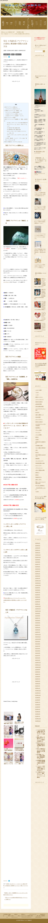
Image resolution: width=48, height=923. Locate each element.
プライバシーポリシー (41, 23)
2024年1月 (37, 578)
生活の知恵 (38, 417)
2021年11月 (37, 636)
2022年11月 (37, 608)
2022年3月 (37, 627)
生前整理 (12, 885)
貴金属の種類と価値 (40, 463)
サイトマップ (37, 23)
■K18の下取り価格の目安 (13, 127)
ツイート (5, 56)
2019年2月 (37, 714)
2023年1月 (37, 604)
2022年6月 (37, 620)
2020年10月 (38, 667)
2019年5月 (37, 707)
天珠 (37, 450)
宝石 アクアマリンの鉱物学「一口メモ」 (15, 115)
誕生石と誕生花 (39, 421)
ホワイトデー (39, 465)
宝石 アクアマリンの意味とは (10, 107)
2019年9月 (37, 697)
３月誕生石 (7, 885)
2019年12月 (38, 690)
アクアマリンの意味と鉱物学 (12, 112)
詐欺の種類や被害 (40, 406)
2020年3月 (37, 683)
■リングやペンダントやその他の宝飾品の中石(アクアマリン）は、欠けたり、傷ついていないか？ (17, 124)
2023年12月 (38, 580)
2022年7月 (37, 618)
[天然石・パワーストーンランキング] (37, 172)
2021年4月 (37, 653)
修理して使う (24, 23)
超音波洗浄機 (39, 404)
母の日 (37, 452)
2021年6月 (37, 648)
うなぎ (37, 392)
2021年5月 (37, 650)
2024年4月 (37, 571)
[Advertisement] (15, 91)
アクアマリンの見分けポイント (13, 108)
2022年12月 (38, 606)
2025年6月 (37, 543)
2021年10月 (38, 639)
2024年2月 (37, 576)
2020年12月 (38, 662)
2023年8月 (37, 590)
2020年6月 (37, 676)
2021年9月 (37, 641)
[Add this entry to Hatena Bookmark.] (9, 57)
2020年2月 (37, 685)
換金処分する (20, 23)
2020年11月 (37, 664)
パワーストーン (16, 23)
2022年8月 (37, 615)
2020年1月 (37, 688)
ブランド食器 (39, 430)
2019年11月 (37, 693)
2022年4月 (37, 625)
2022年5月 (37, 622)
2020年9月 (37, 669)
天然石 (7, 883)
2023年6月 (37, 594)
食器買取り (38, 427)
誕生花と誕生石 (39, 401)
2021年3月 (37, 655)
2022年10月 (38, 611)
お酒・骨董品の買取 (40, 470)
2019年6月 (37, 704)
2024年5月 (37, 569)
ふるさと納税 (39, 390)
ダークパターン (39, 419)
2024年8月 (37, 562)
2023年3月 (37, 599)
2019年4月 (37, 709)
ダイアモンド (6, 282)
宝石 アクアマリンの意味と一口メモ (14, 114)
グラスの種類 (39, 434)
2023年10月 (38, 585)
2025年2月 (37, 550)
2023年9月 (37, 587)
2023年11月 (37, 583)
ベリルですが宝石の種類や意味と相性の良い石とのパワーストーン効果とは (41, 732)
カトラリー (38, 432)
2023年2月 (37, 601)
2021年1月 (37, 660)
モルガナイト (13, 883)
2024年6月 (37, 566)
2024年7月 (37, 564)
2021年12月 (38, 634)
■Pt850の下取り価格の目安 (14, 129)
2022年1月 (37, 632)
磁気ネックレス (39, 397)
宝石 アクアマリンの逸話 (9, 117)
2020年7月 (37, 674)
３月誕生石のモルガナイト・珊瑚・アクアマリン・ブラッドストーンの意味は (41, 775)
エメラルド (19, 248)
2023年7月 (37, 592)
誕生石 (7, 23)
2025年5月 (37, 545)
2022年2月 (37, 629)
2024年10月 (38, 557)
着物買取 (38, 458)
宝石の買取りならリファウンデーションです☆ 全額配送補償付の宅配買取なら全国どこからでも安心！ (14, 600)
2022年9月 (37, 613)
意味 (21, 885)
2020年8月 (37, 671)
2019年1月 (37, 716)
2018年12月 (38, 718)
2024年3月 (37, 573)
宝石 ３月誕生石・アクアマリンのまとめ (13, 141)
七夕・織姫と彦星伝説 (41, 447)
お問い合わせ (45, 23)
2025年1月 (37, 552)
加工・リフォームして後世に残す (28, 23)
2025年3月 (37, 548)
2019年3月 (37, 711)
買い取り (38, 412)
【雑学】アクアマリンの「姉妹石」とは (13, 110)
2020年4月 (37, 681)
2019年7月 (37, 702)
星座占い (11, 23)
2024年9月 (37, 559)
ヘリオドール (19, 883)
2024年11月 (37, 555)
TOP (8, 32)
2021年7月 (37, 646)
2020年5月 (37, 678)
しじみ (37, 394)
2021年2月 (37, 657)
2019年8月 (37, 700)
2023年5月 (37, 597)
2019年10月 (38, 695)
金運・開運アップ (40, 414)
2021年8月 (37, 643)
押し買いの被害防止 (32, 23)
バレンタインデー (40, 460)
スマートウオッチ (40, 399)
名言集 (37, 439)
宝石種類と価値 (3, 23)
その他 (37, 491)
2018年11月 (37, 721)
